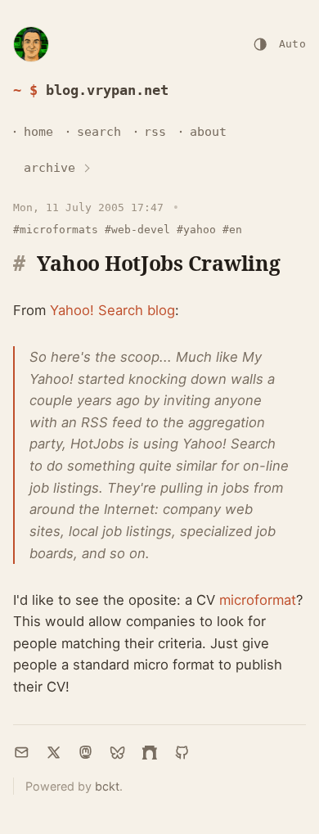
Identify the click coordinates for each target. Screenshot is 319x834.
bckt (107, 786)
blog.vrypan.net (107, 90)
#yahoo (196, 229)
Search (99, 131)
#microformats (55, 229)
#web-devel (137, 229)
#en (232, 229)
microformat (257, 600)
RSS (155, 131)
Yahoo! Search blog (112, 310)
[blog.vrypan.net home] (31, 44)
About (208, 131)
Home (38, 131)
